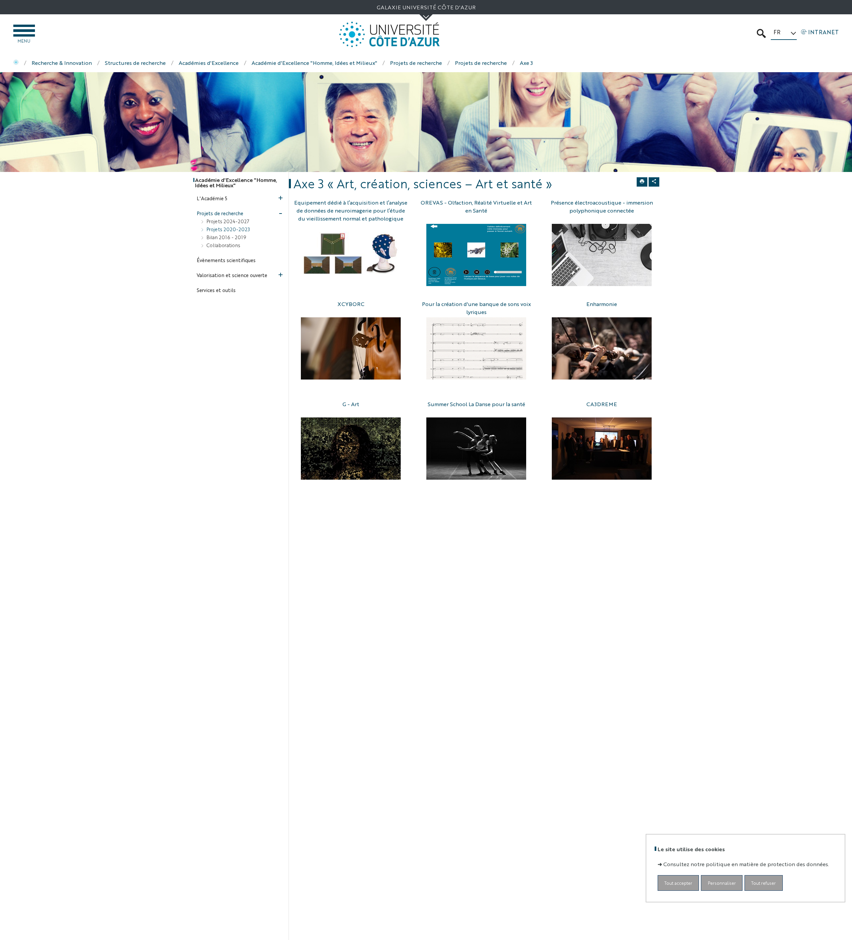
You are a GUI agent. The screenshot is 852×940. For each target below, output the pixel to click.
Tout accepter (678, 882)
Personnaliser (722, 882)
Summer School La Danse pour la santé (476, 403)
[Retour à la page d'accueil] (389, 34)
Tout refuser (763, 882)
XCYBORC (350, 303)
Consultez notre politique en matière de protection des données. (746, 863)
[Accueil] (16, 63)
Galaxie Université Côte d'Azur (426, 7)
